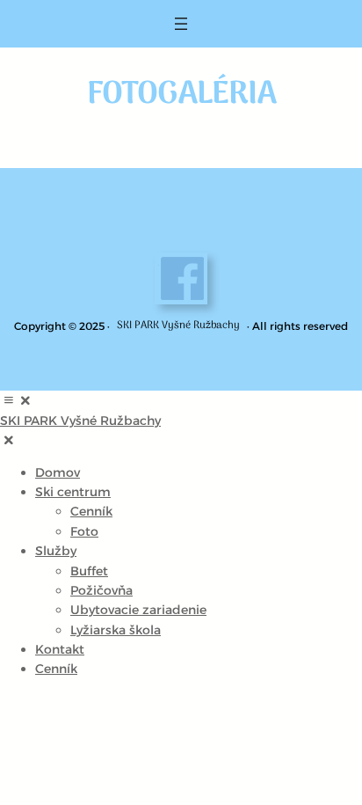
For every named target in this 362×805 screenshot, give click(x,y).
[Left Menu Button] (17, 400)
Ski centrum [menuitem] (73, 492)
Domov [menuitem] (57, 472)
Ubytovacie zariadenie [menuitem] (138, 610)
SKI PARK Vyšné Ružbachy (178, 325)
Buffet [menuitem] (89, 571)
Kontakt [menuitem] (59, 649)
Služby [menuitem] (55, 551)
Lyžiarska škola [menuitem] (115, 630)
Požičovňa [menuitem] (101, 590)
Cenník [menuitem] (91, 511)
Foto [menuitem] (84, 531)
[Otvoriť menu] (181, 23)
